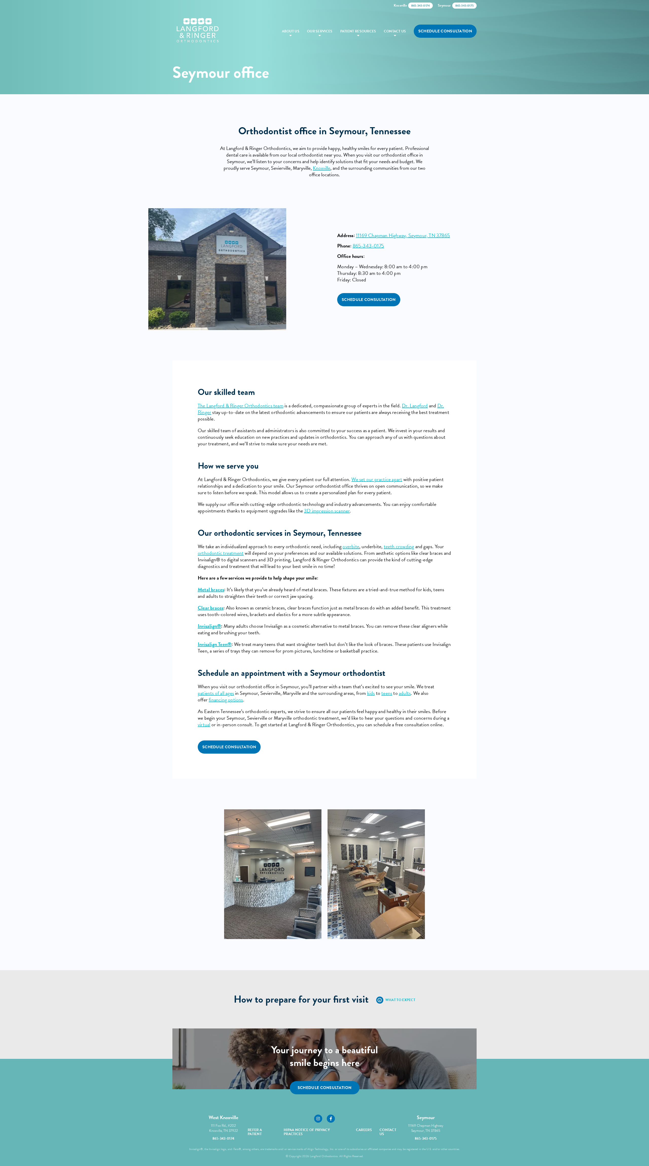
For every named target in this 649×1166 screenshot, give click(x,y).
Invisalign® (209, 626)
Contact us (395, 31)
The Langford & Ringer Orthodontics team (240, 405)
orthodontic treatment (221, 553)
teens (386, 693)
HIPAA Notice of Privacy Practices (307, 1132)
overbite (350, 546)
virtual (204, 724)
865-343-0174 (223, 1138)
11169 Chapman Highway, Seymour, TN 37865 (403, 235)
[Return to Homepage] (197, 31)
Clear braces (210, 607)
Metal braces (211, 589)
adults (405, 693)
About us (290, 31)
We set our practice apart (376, 479)
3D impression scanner (327, 510)
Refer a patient (255, 1132)
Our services (320, 31)
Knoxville (321, 168)
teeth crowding (399, 546)
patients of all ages (216, 693)
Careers (364, 1130)
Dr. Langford (415, 405)
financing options (226, 699)
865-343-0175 (368, 246)
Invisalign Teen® (214, 644)
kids (371, 693)
